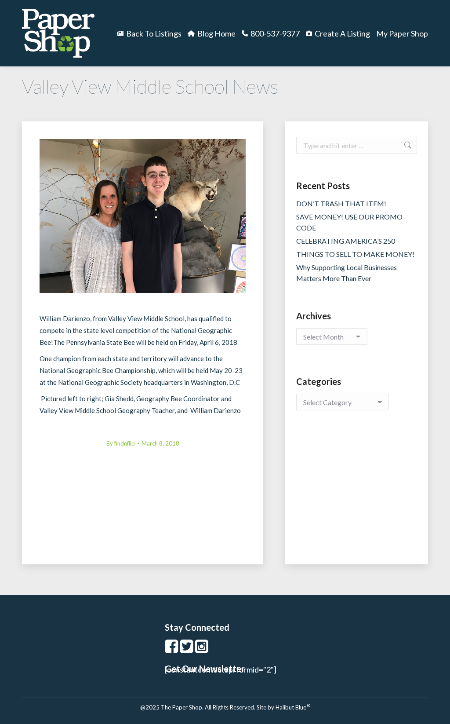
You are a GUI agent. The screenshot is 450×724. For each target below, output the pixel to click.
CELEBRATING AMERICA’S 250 (345, 241)
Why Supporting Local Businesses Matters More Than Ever (346, 272)
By (120, 443)
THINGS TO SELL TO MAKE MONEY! (355, 254)
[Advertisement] (356, 496)
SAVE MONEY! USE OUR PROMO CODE (349, 222)
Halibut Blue (293, 707)
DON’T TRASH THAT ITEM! (341, 203)
